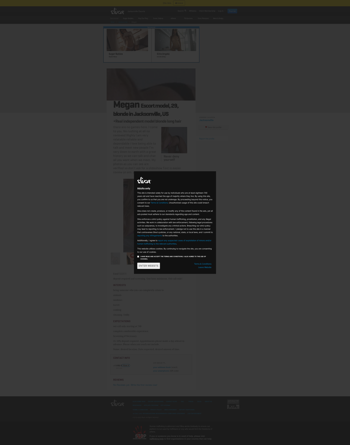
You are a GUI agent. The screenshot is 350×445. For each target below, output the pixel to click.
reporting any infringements (149, 235)
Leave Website (204, 267)
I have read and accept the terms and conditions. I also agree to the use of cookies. (173, 258)
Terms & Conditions (159, 203)
